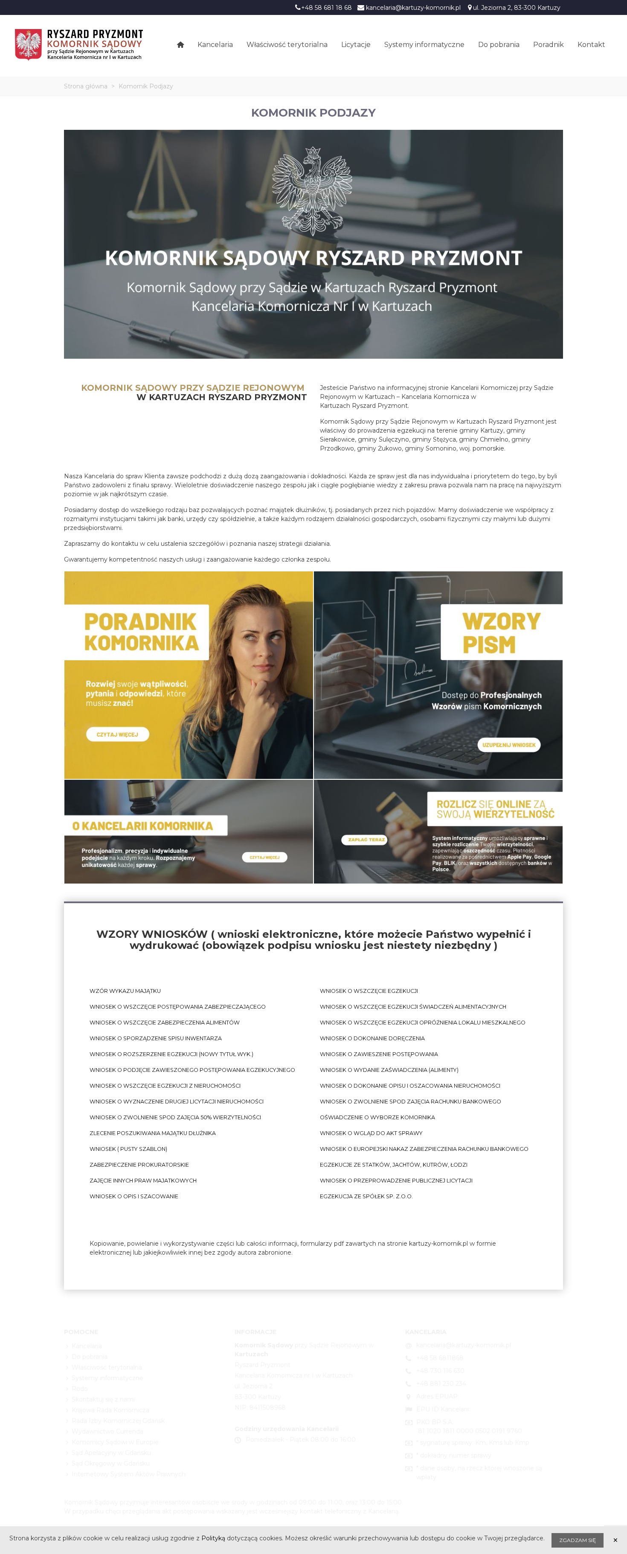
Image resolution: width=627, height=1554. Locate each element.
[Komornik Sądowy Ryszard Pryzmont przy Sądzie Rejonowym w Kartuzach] (79, 44)
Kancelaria (215, 45)
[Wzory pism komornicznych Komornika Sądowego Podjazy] (438, 675)
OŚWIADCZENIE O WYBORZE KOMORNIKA (377, 1117)
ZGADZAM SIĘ (577, 1540)
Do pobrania (499, 45)
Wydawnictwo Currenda (107, 1431)
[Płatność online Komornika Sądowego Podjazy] (438, 831)
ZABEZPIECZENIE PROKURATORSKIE (139, 1165)
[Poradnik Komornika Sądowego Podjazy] (188, 675)
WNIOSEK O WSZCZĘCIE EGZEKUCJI (369, 991)
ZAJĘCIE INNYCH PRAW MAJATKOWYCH (143, 1180)
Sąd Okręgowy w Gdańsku (111, 1463)
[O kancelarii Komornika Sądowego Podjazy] (188, 831)
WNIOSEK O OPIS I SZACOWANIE (134, 1196)
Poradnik (548, 45)
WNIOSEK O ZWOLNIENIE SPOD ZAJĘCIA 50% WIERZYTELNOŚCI (175, 1117)
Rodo (80, 1389)
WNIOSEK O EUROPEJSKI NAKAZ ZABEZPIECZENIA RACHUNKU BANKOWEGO (424, 1149)
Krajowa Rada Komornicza (110, 1410)
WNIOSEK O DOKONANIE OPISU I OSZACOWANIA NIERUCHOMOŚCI (410, 1086)
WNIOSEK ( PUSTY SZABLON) (128, 1149)
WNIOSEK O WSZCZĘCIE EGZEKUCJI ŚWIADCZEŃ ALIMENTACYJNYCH (413, 1007)
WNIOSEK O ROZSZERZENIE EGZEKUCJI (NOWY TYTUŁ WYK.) (171, 1054)
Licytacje (356, 45)
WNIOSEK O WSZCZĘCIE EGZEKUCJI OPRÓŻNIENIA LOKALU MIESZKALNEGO (422, 1022)
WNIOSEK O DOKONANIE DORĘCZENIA (372, 1038)
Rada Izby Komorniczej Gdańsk (118, 1421)
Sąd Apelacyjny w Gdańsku (111, 1453)
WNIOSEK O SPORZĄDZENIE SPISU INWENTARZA (156, 1038)
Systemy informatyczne (424, 45)
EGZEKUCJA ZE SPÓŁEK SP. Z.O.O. (366, 1196)
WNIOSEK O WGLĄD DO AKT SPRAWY (371, 1133)
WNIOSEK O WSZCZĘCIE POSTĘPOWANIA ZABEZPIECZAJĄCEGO (178, 1007)
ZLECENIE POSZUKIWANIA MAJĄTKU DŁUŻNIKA (153, 1133)
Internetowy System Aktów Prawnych (129, 1474)
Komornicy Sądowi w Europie (115, 1442)
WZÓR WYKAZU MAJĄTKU (125, 991)
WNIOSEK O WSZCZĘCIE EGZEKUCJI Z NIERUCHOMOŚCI (165, 1086)
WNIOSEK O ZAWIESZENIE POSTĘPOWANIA (379, 1054)
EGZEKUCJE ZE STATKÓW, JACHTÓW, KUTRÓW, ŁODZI (393, 1165)
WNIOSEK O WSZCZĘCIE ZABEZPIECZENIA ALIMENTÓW (165, 1022)
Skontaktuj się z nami (103, 1399)
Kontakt (591, 45)
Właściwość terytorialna (287, 45)
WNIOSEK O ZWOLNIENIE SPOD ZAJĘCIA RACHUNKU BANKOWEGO (410, 1101)
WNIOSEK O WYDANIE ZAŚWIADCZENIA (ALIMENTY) (389, 1070)
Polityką (213, 1538)
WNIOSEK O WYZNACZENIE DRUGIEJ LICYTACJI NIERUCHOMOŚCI (177, 1101)
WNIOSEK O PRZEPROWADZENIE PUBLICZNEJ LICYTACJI (396, 1180)
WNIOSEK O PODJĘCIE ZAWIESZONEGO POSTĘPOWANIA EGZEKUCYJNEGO (192, 1070)
